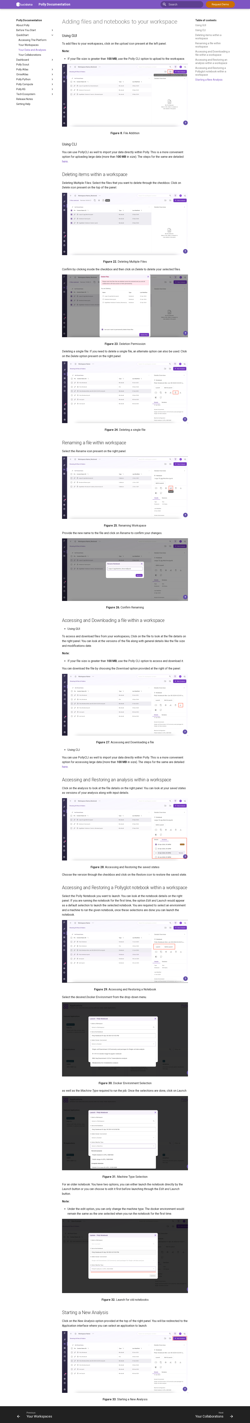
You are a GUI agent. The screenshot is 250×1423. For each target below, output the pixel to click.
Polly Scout (22, 64)
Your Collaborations (29, 54)
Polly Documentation (54, 4)
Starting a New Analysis (209, 79)
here (65, 161)
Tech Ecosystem (25, 94)
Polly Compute (24, 84)
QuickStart (22, 35)
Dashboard (22, 59)
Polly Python (23, 79)
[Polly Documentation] (24, 4)
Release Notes (24, 99)
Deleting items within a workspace (208, 37)
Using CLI (200, 30)
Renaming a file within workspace (208, 45)
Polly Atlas (22, 69)
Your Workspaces (28, 44)
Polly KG (20, 89)
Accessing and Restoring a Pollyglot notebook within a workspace (210, 71)
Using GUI (200, 25)
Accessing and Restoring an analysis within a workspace (211, 61)
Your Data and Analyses (32, 49)
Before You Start (26, 30)
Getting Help (23, 104)
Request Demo (220, 4)
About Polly (22, 25)
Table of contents (206, 20)
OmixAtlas (22, 74)
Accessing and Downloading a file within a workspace (212, 53)
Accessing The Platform (32, 40)
